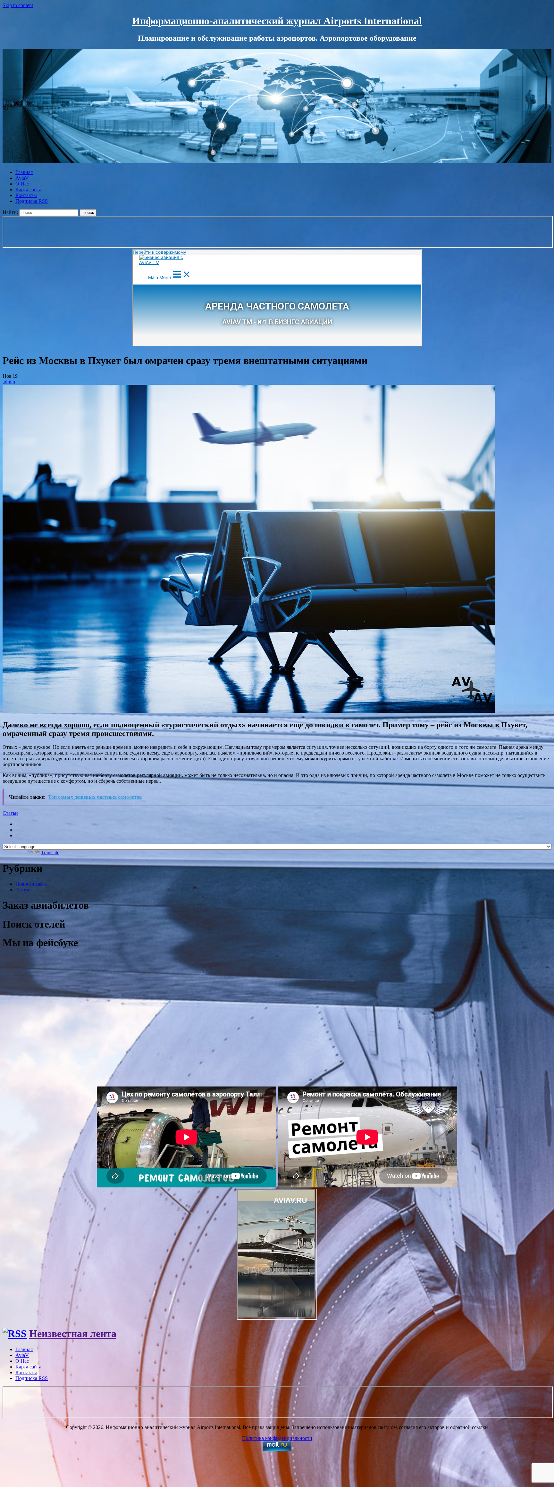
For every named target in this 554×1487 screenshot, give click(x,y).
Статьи (10, 813)
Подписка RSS (31, 201)
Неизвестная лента (72, 1333)
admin (9, 381)
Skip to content (18, 5)
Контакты (26, 195)
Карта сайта (28, 189)
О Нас (22, 183)
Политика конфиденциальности (277, 1438)
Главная (24, 172)
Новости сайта (31, 884)
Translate (50, 852)
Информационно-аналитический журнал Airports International (277, 21)
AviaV (22, 178)
